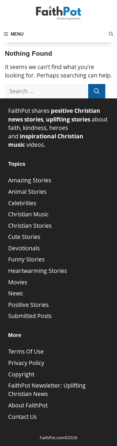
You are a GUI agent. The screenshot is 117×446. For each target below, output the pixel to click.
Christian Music (28, 214)
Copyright (21, 374)
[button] (111, 34)
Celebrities (22, 203)
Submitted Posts (30, 316)
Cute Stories (24, 237)
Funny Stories (26, 259)
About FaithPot (28, 405)
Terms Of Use (26, 351)
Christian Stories (30, 225)
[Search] (96, 91)
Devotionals (24, 248)
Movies (17, 282)
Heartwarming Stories (37, 271)
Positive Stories (28, 304)
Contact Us (22, 416)
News (15, 293)
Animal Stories (27, 191)
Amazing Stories (29, 180)
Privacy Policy (26, 363)
